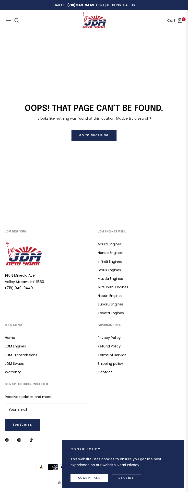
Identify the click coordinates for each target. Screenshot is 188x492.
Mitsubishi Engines (113, 287)
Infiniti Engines (110, 261)
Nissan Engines (110, 295)
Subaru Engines (111, 304)
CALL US (129, 5)
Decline (126, 478)
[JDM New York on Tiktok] (32, 440)
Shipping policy (110, 363)
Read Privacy (128, 464)
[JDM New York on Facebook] (8, 440)
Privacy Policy (109, 337)
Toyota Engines (111, 313)
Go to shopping (94, 135)
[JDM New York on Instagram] (20, 440)
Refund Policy (109, 346)
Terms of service (112, 355)
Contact (105, 372)
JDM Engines (15, 346)
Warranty (13, 372)
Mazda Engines (110, 278)
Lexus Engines (109, 270)
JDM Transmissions (21, 355)
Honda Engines (110, 252)
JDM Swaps (14, 363)
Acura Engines (110, 244)
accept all (89, 478)
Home (10, 337)
